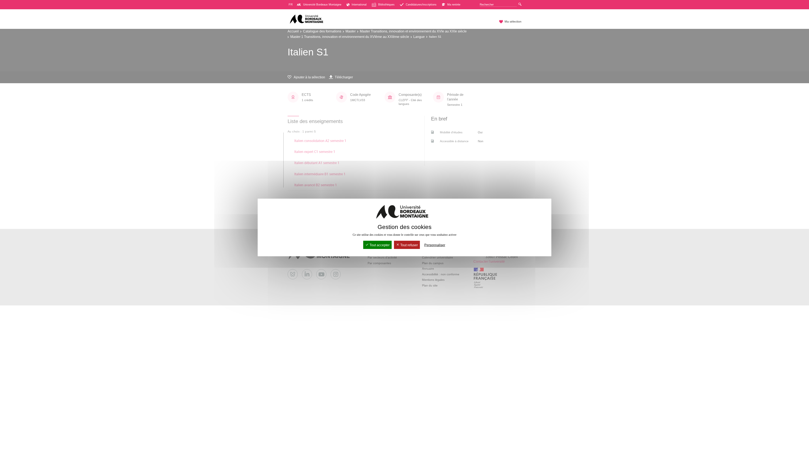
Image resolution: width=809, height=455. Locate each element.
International (359, 4)
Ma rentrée (453, 4)
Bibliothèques (386, 4)
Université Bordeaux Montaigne (322, 4)
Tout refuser (408, 245)
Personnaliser (434, 245)
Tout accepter (379, 245)
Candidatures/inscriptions (421, 4)
